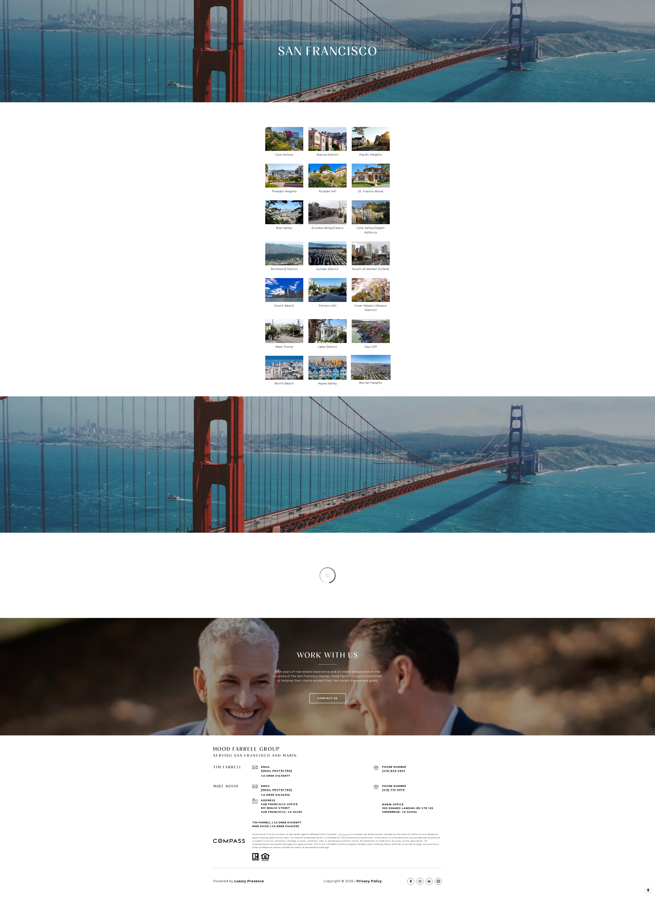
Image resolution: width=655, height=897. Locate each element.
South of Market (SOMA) (370, 269)
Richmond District (284, 269)
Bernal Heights (370, 382)
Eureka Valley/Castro (328, 228)
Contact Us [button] (327, 698)
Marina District (328, 154)
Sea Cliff (371, 346)
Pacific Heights (370, 154)
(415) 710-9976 (393, 789)
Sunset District (327, 269)
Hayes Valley (327, 383)
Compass (343, 834)
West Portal (284, 346)
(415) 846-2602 (393, 770)
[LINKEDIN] (429, 881)
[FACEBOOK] (410, 881)
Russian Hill (327, 191)
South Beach (284, 305)
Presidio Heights (284, 191)
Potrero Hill (328, 305)
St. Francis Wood (370, 191)
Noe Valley (284, 228)
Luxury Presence (249, 881)
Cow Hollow (284, 154)
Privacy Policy (369, 881)
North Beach (284, 383)
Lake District (327, 346)
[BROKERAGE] (438, 881)
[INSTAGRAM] (420, 881)
